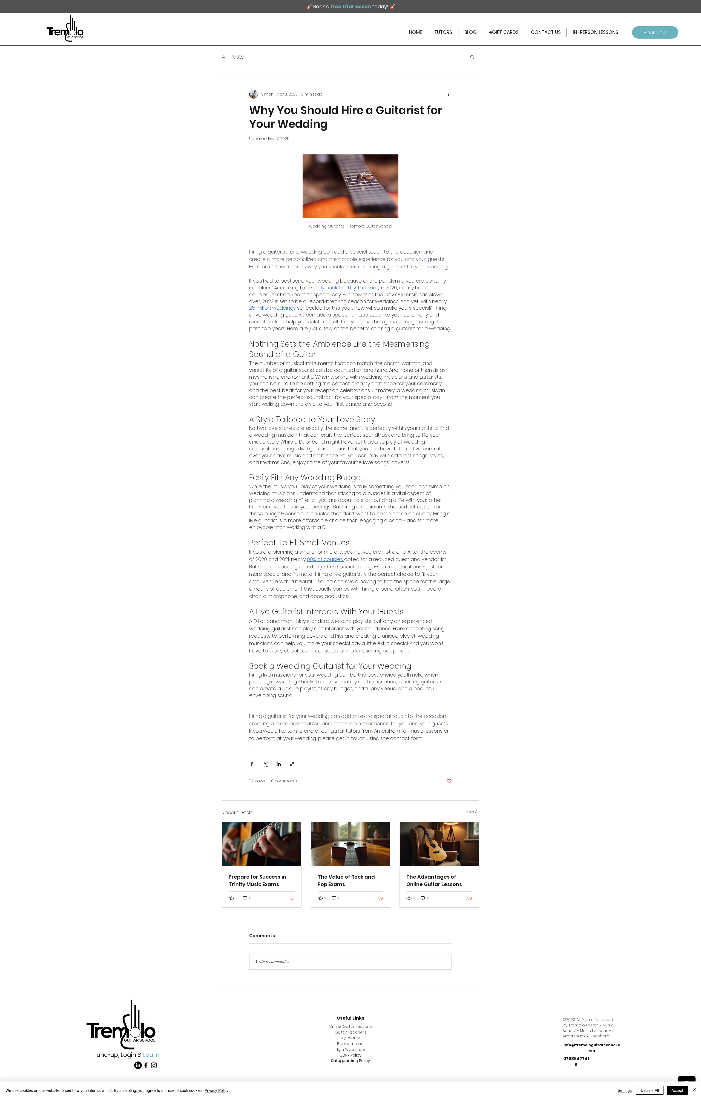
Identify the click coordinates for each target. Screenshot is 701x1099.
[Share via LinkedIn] (278, 764)
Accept (677, 1090)
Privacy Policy (216, 1090)
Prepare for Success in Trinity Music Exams (257, 880)
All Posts (233, 56)
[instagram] (154, 1065)
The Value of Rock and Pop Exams (346, 880)
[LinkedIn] (138, 1065)
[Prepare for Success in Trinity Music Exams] (261, 844)
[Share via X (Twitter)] (265, 764)
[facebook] (146, 1065)
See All (472, 811)
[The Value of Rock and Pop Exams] (350, 844)
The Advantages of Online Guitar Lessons (434, 880)
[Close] (694, 1090)
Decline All (650, 1090)
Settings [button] (625, 1090)
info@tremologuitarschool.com (592, 1047)
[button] (472, 56)
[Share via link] (292, 764)
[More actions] (448, 94)
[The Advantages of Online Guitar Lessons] (439, 844)
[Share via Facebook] (251, 764)
